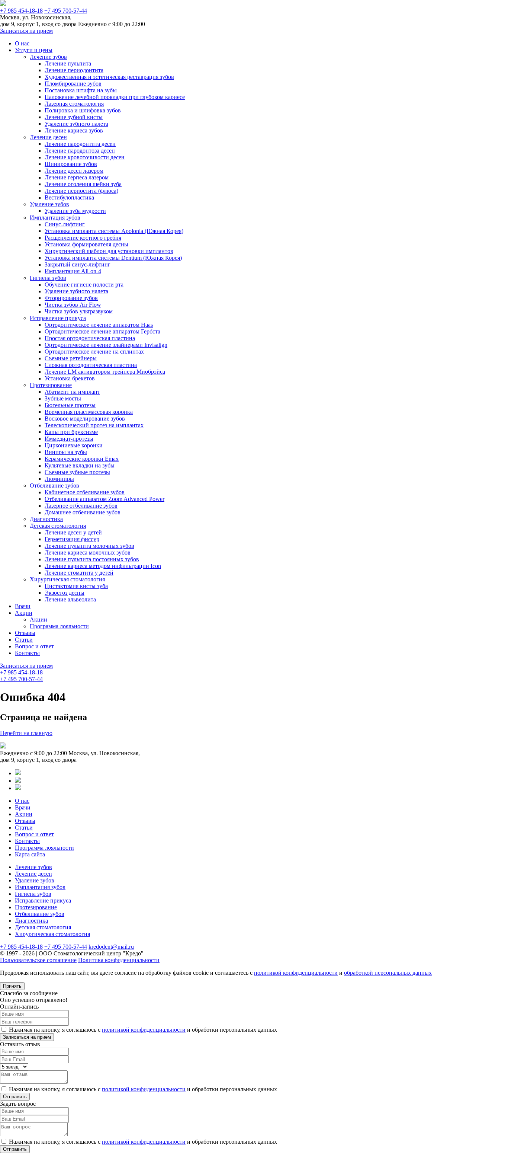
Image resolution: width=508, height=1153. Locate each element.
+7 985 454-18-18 (21, 10)
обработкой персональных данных (388, 973)
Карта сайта (30, 854)
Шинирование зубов (71, 164)
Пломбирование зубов (73, 83)
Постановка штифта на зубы (81, 90)
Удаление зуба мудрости (75, 211)
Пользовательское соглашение (38, 960)
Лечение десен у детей (73, 532)
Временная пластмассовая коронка (89, 412)
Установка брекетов (70, 378)
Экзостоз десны (64, 593)
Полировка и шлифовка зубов (83, 110)
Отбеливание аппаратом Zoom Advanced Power (104, 499)
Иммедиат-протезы (69, 438)
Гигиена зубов (48, 278)
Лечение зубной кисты (74, 117)
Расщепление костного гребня (83, 237)
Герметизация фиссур (72, 539)
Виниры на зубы (66, 452)
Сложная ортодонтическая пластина (91, 365)
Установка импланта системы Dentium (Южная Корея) (113, 258)
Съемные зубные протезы (77, 472)
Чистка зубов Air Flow (73, 304)
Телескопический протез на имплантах (94, 425)
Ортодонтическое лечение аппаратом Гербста (102, 331)
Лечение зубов (48, 57)
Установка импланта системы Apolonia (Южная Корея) (114, 231)
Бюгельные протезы (70, 405)
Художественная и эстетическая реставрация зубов (109, 77)
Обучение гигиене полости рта (84, 284)
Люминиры (59, 479)
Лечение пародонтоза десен (80, 150)
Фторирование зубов (71, 298)
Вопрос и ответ (34, 646)
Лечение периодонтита (74, 70)
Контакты (27, 653)
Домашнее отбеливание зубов (82, 512)
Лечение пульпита (68, 63)
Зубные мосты (63, 398)
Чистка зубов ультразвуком (79, 311)
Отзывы (25, 633)
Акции (23, 613)
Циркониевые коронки (74, 445)
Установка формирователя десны (86, 244)
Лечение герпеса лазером (77, 177)
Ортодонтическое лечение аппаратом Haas (99, 325)
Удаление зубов (49, 204)
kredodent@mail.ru (111, 946)
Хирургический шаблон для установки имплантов (109, 251)
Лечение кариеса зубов (74, 130)
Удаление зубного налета (76, 124)
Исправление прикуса (58, 318)
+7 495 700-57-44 (65, 10)
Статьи (24, 639)
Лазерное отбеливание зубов (81, 505)
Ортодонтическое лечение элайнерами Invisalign (106, 345)
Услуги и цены (33, 50)
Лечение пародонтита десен (80, 144)
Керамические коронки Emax (82, 459)
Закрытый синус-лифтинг (77, 264)
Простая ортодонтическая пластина (90, 338)
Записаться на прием (26, 31)
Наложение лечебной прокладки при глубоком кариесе (115, 97)
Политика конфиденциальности (119, 960)
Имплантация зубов (55, 217)
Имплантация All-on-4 (73, 271)
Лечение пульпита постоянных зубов (92, 559)
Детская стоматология (58, 526)
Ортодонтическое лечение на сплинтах (94, 351)
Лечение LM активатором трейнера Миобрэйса (105, 371)
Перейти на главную (26, 733)
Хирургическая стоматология (67, 579)
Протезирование (51, 385)
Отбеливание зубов (54, 485)
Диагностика (46, 519)
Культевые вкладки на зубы (80, 465)
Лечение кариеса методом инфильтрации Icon (103, 566)
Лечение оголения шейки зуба (83, 184)
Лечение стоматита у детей (79, 572)
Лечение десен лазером (74, 170)
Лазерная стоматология (74, 103)
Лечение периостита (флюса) (81, 191)
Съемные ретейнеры (71, 358)
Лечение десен (48, 137)
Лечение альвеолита (70, 599)
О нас (22, 43)
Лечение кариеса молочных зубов (88, 552)
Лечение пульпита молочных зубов (89, 546)
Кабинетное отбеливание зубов (85, 492)
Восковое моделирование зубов (85, 418)
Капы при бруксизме (71, 432)
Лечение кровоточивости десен (85, 157)
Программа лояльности (59, 626)
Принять (12, 986)
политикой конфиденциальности (296, 973)
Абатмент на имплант (72, 392)
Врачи (22, 606)
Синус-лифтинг (65, 224)
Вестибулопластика (69, 197)
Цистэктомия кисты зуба (76, 586)
